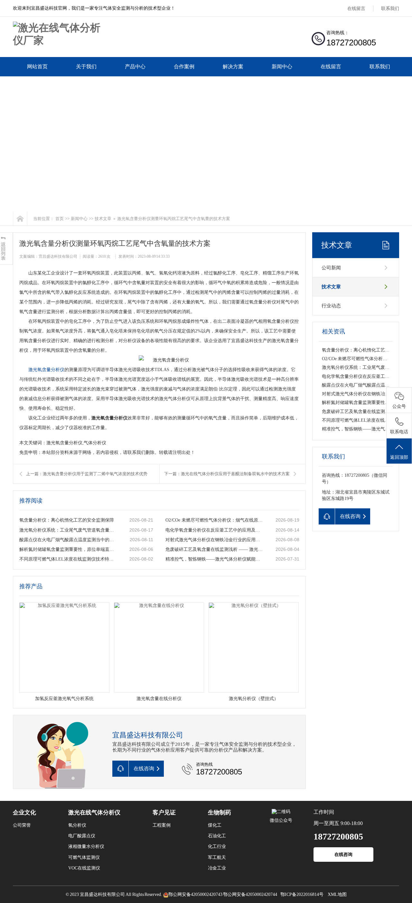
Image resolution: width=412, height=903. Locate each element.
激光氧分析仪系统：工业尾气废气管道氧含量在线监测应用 (68, 530)
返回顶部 (399, 457)
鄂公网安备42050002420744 (250, 894)
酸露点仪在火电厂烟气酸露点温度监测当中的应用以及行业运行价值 (68, 539)
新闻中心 (282, 66)
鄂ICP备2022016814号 (301, 894)
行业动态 (331, 305)
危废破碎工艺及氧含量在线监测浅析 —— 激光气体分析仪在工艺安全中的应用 (214, 549)
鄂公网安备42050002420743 (195, 894)
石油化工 (217, 835)
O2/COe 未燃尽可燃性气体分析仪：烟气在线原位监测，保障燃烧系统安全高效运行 (214, 520)
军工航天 (217, 857)
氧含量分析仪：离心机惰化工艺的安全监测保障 (66, 520)
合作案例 (184, 66)
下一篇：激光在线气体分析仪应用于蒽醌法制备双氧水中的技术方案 (227, 473)
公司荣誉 (22, 825)
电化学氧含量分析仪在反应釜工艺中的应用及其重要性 (214, 530)
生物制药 (219, 812)
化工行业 (217, 846)
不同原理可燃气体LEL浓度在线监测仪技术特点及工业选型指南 (68, 559)
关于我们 (86, 66)
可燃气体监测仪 (84, 857)
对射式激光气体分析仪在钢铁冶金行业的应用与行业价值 (214, 539)
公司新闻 (331, 267)
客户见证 (164, 812)
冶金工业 (217, 868)
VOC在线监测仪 (84, 868)
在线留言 (356, 8)
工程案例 (162, 825)
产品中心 (135, 66)
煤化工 (214, 825)
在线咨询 (343, 854)
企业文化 (24, 812)
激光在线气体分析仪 (94, 812)
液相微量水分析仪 (86, 846)
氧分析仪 (77, 825)
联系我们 (390, 8)
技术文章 (103, 218)
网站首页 (37, 66)
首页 (59, 218)
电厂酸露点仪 (81, 835)
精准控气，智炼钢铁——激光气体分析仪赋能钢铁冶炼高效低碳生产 (214, 559)
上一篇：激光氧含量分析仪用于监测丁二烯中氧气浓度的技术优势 (86, 473)
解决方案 (233, 66)
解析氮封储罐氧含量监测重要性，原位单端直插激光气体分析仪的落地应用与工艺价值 (68, 549)
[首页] (20, 219)
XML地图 (337, 894)
